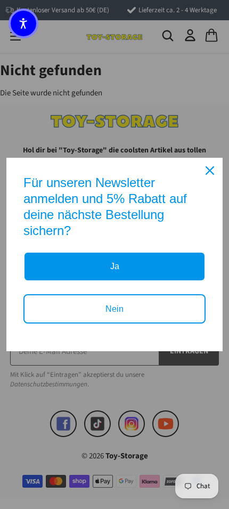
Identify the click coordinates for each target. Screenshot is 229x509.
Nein (114, 308)
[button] (23, 23)
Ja (114, 266)
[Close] (210, 170)
